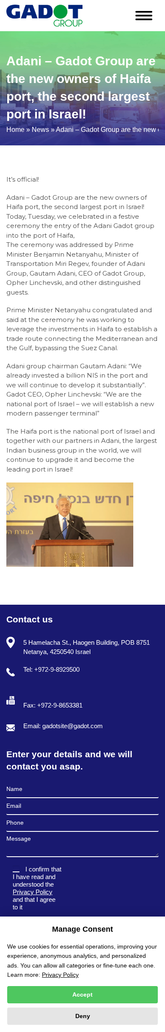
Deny (82, 1016)
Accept (82, 994)
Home (15, 129)
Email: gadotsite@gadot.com (63, 725)
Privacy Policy (32, 891)
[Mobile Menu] (147, 13)
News (40, 129)
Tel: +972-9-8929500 (51, 669)
